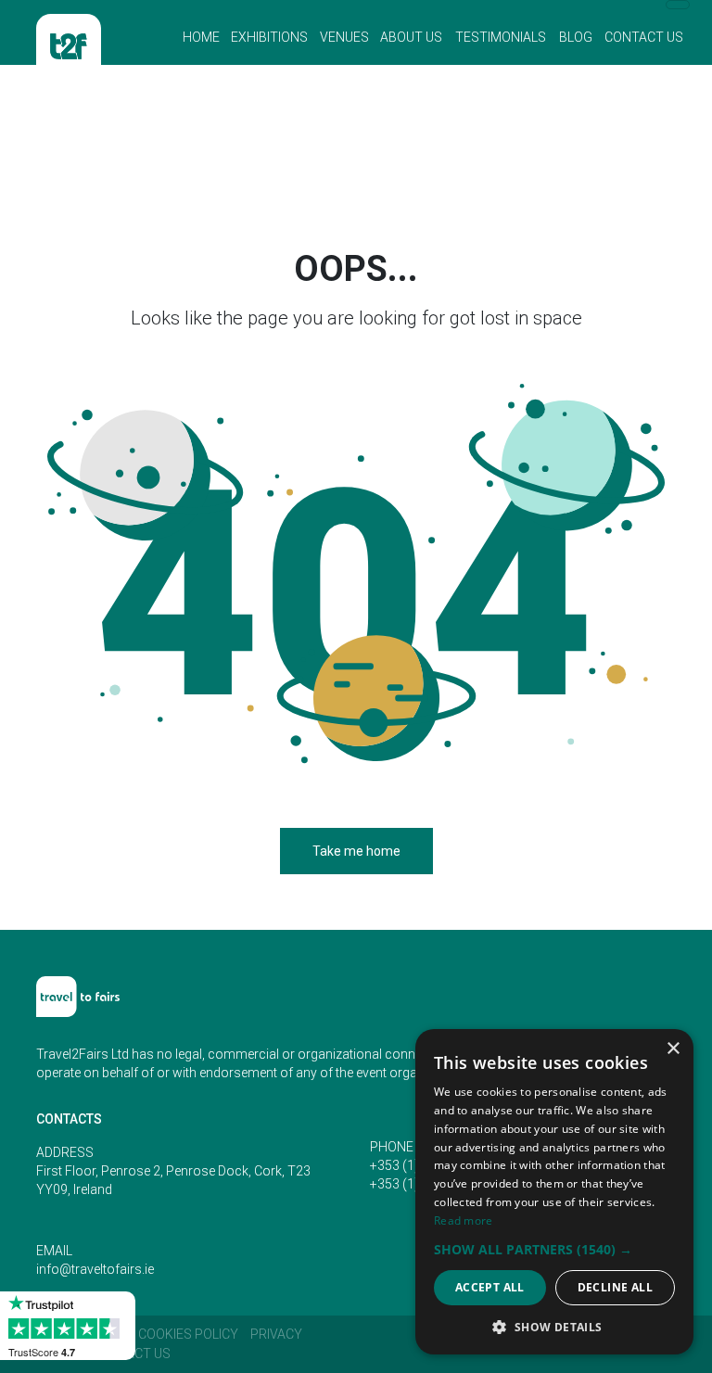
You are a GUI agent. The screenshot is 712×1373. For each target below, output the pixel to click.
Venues (344, 37)
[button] (554, 1249)
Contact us (643, 37)
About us (411, 37)
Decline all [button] (615, 1287)
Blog (575, 37)
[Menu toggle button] (678, 4)
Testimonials (500, 37)
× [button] (673, 1049)
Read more (463, 1220)
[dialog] (554, 1191)
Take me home (356, 851)
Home (201, 37)
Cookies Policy (188, 1334)
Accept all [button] (490, 1287)
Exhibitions (269, 37)
